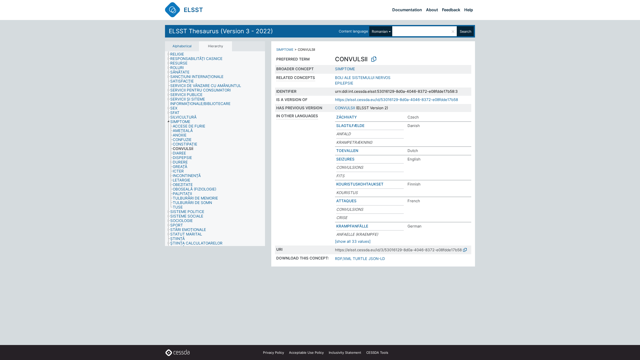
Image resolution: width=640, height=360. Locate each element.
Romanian (380, 31)
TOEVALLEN (347, 150)
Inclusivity (345, 352)
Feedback (451, 9)
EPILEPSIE (344, 83)
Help (468, 9)
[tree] (215, 148)
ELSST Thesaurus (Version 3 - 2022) (221, 31)
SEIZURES (345, 159)
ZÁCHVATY (346, 117)
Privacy (273, 352)
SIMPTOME (285, 50)
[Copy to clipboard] (373, 59)
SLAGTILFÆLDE (350, 125)
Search (465, 31)
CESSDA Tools (377, 352)
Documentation (407, 9)
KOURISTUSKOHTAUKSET (360, 184)
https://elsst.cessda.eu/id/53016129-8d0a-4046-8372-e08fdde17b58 (396, 99)
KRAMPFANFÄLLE (352, 226)
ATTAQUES (346, 200)
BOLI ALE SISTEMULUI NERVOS (362, 77)
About (432, 9)
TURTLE (360, 258)
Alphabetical (182, 46)
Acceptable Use (306, 352)
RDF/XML (343, 258)
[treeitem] (179, 54)
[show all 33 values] (352, 241)
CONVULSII (345, 108)
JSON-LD (376, 258)
